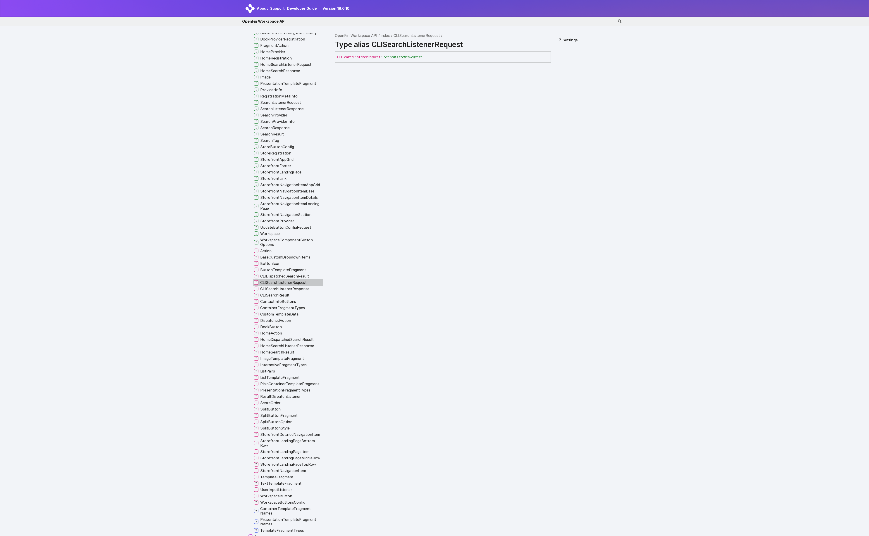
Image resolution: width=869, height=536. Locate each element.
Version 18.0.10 (335, 8)
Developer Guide (302, 8)
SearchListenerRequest (403, 57)
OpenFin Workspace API (263, 21)
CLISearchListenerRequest (417, 35)
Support (277, 8)
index (385, 35)
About (262, 8)
